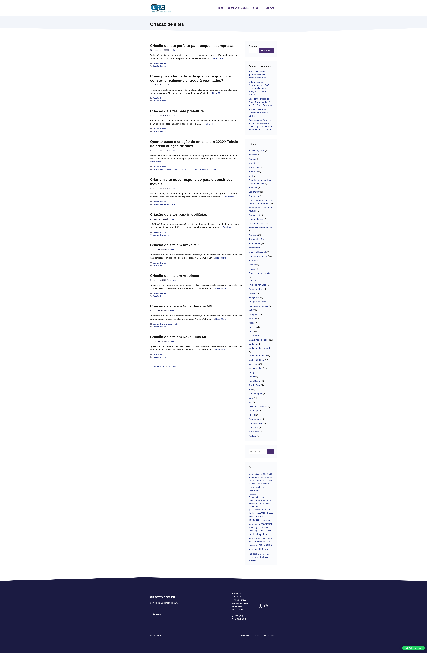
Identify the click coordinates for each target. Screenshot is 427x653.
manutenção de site (254, 524)
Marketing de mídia (258, 355)
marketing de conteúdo (259, 527)
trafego (267, 557)
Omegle (252, 372)
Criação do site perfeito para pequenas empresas (192, 46)
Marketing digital (256, 360)
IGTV (251, 310)
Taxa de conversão (258, 406)
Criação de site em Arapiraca (174, 276)
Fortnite (252, 265)
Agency (252, 159)
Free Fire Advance (257, 285)
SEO (251, 398)
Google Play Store (257, 302)
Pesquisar (253, 46)
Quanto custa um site (207, 169)
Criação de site (159, 324)
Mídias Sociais (255, 368)
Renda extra (253, 550)
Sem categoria (255, 393)
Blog (255, 8)
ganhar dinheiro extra (257, 510)
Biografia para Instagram (257, 477)
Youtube (252, 436)
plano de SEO (261, 538)
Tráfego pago (255, 419)
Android (252, 163)
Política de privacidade (250, 636)
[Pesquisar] (270, 451)
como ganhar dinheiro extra (257, 480)
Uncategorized (256, 423)
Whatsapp (253, 427)
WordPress (254, 432)
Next (175, 367)
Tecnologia (254, 410)
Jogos (251, 323)
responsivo (171, 204)
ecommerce (254, 248)
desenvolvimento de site (260, 228)
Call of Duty (254, 192)
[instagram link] (260, 606)
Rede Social (254, 381)
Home (220, 8)
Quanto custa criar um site (188, 169)
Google (252, 293)
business (269, 477)
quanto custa (172, 169)
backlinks (267, 474)
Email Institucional (257, 252)
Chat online (254, 196)
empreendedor (252, 494)
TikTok (252, 415)
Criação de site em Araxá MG (174, 245)
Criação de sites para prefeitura (177, 111)
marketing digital (259, 534)
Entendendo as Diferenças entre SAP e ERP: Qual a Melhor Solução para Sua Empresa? (260, 88)
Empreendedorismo (258, 256)
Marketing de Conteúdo (260, 348)
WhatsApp (252, 560)
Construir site (255, 215)
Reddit (252, 377)
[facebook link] (266, 606)
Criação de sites (159, 63)
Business (253, 187)
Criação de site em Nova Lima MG (179, 337)
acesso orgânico (256, 150)
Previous (155, 367)
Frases (252, 269)
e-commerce (255, 243)
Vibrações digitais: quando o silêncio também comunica (257, 74)
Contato (269, 8)
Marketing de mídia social (260, 531)
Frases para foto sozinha (260, 273)
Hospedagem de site (258, 306)
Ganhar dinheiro (256, 289)
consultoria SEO (263, 484)
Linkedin (253, 327)
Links (251, 331)
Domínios (253, 235)
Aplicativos (254, 167)
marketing (267, 523)
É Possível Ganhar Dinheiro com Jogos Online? (258, 112)
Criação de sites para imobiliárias (178, 214)
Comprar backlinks (238, 8)
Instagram (253, 314)
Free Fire (253, 280)
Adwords (253, 155)
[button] (413, 648)
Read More (218, 58)
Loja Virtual (254, 335)
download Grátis (256, 239)
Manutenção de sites (259, 340)
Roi (250, 389)
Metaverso (254, 364)
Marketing (253, 344)
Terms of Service (270, 636)
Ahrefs (251, 474)
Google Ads (254, 297)
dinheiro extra (254, 491)
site (168, 235)
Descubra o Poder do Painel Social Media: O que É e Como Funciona (260, 102)
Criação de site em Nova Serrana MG (181, 306)
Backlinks (253, 171)
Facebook (253, 260)
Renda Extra (255, 385)
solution (256, 557)
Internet (252, 318)
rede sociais (265, 544)
